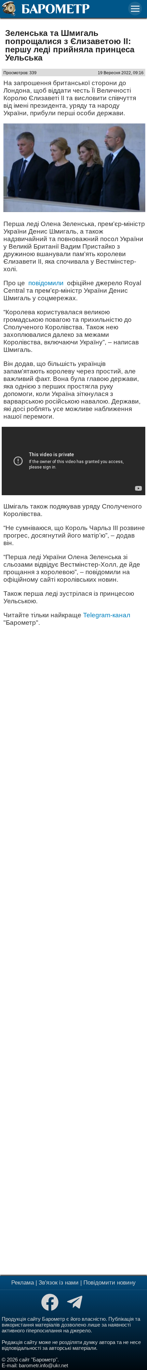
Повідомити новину (109, 1282)
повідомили (46, 283)
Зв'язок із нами (59, 1282)
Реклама (22, 1282)
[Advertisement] (73, 950)
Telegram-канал (106, 615)
